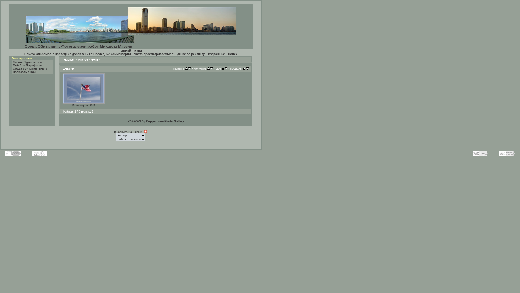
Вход (138, 50)
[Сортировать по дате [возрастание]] (223, 68)
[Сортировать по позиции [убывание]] (247, 68)
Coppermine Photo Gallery (165, 121)
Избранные (216, 54)
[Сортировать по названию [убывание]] (189, 68)
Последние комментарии (112, 54)
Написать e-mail (24, 72)
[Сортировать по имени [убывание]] (211, 68)
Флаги (95, 59)
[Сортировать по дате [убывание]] (226, 68)
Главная (68, 59)
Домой (126, 50)
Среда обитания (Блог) (30, 68)
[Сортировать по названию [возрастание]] (186, 68)
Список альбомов (37, 54)
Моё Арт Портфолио (28, 65)
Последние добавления (72, 54)
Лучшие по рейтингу (189, 54)
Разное (83, 59)
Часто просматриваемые (152, 54)
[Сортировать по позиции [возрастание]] (244, 68)
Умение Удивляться (27, 62)
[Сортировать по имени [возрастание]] (208, 68)
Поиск (232, 54)
